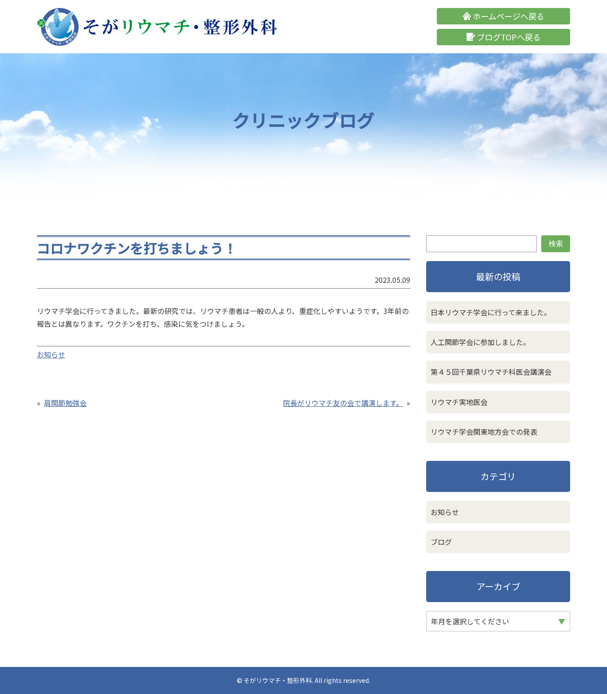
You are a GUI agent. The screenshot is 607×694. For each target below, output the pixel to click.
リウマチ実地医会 (459, 402)
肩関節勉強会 (65, 402)
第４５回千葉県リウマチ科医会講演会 (491, 371)
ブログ (441, 541)
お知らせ (51, 354)
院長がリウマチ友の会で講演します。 (343, 402)
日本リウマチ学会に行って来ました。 (491, 312)
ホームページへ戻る (508, 16)
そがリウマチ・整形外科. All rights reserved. (307, 680)
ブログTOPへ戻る (509, 37)
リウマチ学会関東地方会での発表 (484, 431)
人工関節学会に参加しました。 (480, 342)
